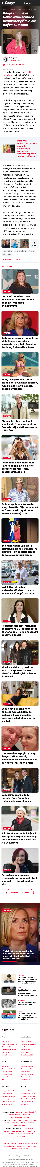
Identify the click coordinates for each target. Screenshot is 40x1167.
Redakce (21, 1143)
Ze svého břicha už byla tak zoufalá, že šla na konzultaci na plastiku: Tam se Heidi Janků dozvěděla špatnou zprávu (19, 550)
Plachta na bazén (23, 1120)
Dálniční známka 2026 (28, 1093)
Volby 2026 (5, 1041)
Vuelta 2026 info (26, 1041)
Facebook (6, 1143)
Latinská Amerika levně (9, 1102)
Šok (4, 254)
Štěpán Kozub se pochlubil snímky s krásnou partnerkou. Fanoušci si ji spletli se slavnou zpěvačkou (19, 426)
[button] (20, 41)
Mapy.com (19, 1112)
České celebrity (7, 251)
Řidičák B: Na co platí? (28, 1099)
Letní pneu (31, 1131)
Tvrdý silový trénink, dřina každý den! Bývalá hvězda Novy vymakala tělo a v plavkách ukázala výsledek (19, 384)
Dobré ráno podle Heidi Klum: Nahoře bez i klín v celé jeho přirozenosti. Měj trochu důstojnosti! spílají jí (18, 467)
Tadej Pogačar (25, 1049)
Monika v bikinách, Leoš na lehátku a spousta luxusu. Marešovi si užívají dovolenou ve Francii (18, 672)
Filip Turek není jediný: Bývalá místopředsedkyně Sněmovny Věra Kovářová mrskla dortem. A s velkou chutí (19, 838)
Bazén (14, 1120)
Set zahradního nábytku (27, 1123)
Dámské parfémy (21, 1131)
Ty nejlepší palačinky (27, 1066)
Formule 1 (5, 1077)
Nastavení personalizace (20, 1149)
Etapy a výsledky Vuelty (28, 1044)
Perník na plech (26, 1080)
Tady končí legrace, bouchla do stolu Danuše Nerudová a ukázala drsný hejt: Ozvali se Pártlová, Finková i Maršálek (19, 343)
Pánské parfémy (20, 1136)
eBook (8, 65)
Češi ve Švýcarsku (7, 1099)
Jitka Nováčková (20, 251)
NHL (3, 1080)
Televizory (19, 1133)
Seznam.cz (27, 3)
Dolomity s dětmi (7, 1104)
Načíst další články (20, 893)
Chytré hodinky (28, 1133)
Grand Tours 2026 (27, 1055)
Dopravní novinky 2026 (28, 1096)
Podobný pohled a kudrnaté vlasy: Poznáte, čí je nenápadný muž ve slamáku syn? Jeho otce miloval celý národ (19, 509)
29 (23, 65)
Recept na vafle (26, 1077)
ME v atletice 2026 (7, 1074)
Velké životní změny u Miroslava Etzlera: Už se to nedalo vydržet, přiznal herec (18, 590)
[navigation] (2, 3)
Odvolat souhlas (33, 1146)
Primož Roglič (25, 1052)
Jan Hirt (23, 1047)
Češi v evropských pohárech (20, 1117)
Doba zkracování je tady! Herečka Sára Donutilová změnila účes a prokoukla (16, 798)
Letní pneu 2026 (26, 1091)
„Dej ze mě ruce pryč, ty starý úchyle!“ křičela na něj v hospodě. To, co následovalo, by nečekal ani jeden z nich (19, 758)
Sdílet (16, 65)
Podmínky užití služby (8, 1146)
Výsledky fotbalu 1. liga (9, 1069)
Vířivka (24, 1125)
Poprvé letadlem (7, 1093)
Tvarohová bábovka (27, 1074)
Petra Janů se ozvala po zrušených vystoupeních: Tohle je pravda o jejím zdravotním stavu (19, 880)
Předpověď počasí (30, 1112)
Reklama (13, 1143)
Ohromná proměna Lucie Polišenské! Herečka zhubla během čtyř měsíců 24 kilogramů (17, 301)
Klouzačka (15, 1123)
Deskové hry (10, 1133)
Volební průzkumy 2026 (9, 1044)
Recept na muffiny (27, 1069)
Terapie (31, 251)
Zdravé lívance (25, 1071)
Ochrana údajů (21, 1146)
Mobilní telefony (28, 1128)
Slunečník (8, 1123)
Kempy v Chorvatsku (8, 1091)
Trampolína (33, 1120)
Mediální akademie (31, 1143)
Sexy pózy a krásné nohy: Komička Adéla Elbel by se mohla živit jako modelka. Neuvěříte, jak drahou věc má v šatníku (18, 714)
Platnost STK (25, 1104)
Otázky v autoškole (27, 1102)
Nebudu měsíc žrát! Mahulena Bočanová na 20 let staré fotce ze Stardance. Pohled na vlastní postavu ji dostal (19, 630)
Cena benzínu (26, 1114)
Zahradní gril (17, 1125)
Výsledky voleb (6, 1047)
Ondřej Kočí (13, 58)
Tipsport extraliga (7, 1071)
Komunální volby (7, 1055)
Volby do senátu (7, 1052)
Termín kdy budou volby (9, 1049)
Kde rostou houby (14, 1114)
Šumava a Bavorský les (9, 1096)
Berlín (10, 254)
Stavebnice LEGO (9, 1131)
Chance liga (5, 1066)
